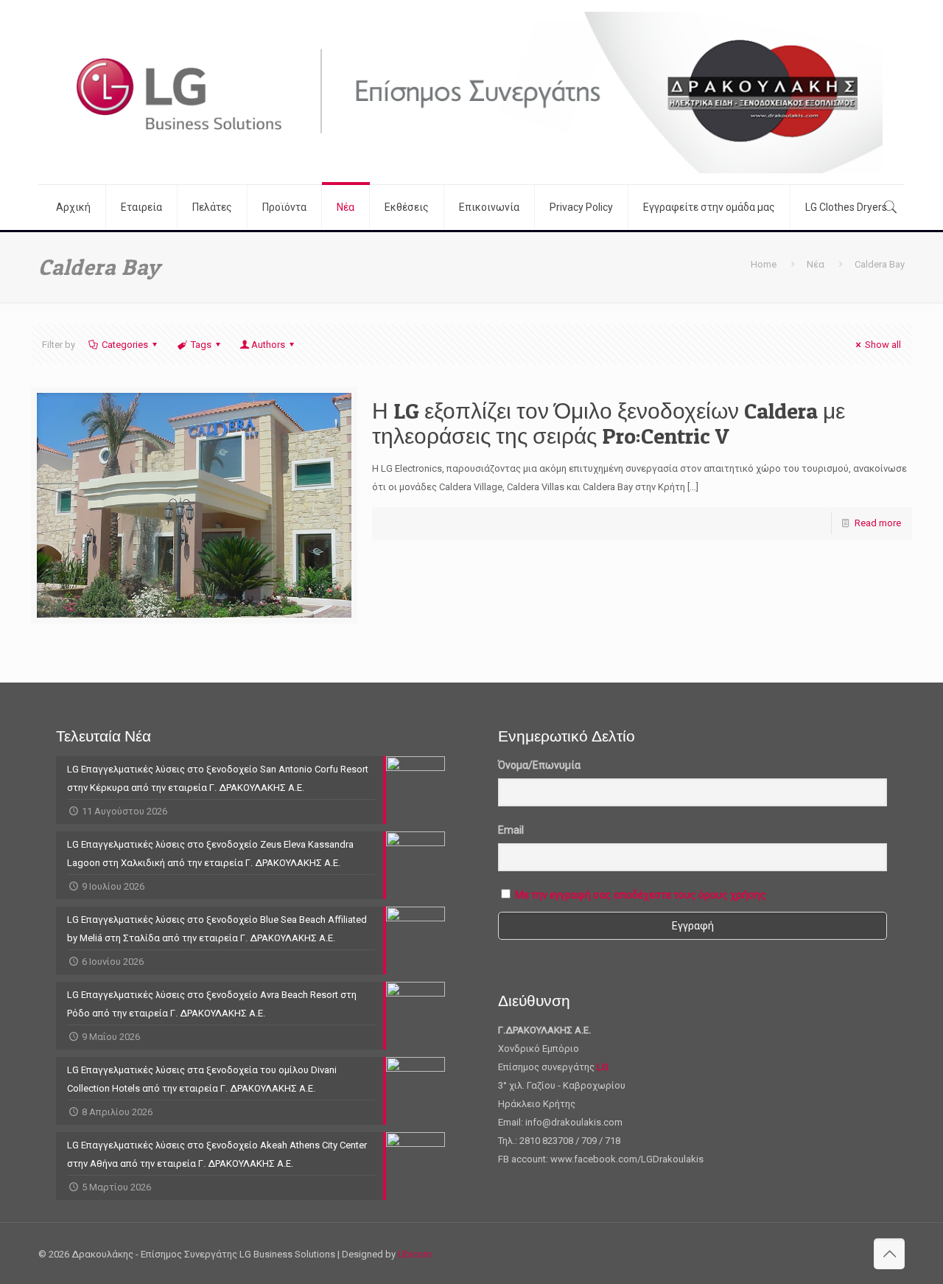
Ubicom (415, 1254)
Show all (883, 344)
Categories (125, 344)
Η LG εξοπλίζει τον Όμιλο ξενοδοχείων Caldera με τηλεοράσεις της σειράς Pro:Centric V (608, 423)
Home (764, 264)
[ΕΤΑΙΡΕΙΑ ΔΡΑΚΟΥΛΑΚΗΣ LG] (471, 92)
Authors (268, 344)
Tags (201, 344)
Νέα (815, 264)
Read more (878, 522)
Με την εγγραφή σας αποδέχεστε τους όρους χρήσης (640, 895)
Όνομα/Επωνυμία (539, 765)
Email (511, 830)
